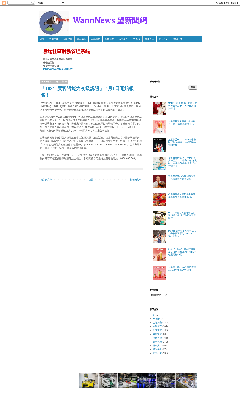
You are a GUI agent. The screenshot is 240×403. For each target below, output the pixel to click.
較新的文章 (46, 179)
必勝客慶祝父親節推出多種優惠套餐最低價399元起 (181, 195)
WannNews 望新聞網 (110, 20)
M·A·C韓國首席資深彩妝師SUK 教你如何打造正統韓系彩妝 (182, 215)
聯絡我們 (177, 39)
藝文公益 (163, 39)
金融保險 (67, 39)
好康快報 (157, 334)
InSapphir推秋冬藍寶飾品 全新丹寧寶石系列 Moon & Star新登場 (182, 234)
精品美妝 (81, 39)
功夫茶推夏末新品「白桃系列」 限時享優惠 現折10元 (181, 122)
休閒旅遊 (123, 39)
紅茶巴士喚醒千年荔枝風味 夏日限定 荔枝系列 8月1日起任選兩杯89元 (182, 252)
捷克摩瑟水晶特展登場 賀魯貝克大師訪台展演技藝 (182, 177)
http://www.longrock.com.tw (57, 69)
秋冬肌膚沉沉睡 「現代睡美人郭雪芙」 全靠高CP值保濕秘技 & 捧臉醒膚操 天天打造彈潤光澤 (182, 162)
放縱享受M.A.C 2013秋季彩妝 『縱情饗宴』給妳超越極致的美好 (182, 142)
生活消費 (109, 39)
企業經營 (95, 39)
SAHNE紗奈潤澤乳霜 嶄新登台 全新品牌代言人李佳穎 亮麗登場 (182, 106)
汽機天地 (53, 39)
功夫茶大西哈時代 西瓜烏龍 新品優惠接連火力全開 (182, 268)
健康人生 (149, 39)
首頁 (42, 39)
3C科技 (136, 39)
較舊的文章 (135, 179)
